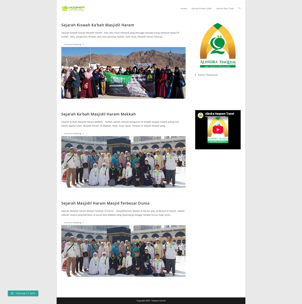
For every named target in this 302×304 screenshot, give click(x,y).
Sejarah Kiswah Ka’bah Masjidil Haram (97, 24)
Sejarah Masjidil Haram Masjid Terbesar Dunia (105, 203)
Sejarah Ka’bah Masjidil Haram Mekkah (98, 114)
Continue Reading (75, 45)
